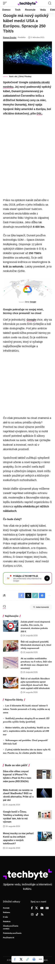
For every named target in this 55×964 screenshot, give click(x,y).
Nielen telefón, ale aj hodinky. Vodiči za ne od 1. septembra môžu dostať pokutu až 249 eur (26, 731)
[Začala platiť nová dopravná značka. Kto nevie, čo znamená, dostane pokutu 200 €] (10, 626)
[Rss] (42, 914)
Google (33, 302)
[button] (5, 3)
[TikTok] (37, 914)
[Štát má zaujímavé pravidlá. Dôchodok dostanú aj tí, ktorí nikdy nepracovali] (10, 646)
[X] (36, 908)
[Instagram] (32, 914)
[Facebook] (32, 908)
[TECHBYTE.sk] (27, 3)
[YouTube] (42, 908)
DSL (39, 113)
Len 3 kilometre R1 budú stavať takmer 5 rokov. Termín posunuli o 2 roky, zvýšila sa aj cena (26, 709)
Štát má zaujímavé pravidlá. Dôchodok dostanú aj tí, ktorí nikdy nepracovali (36, 644)
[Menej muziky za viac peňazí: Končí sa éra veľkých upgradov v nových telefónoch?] (44, 836)
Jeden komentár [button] (42, 607)
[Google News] (47, 908)
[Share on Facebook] (14, 959)
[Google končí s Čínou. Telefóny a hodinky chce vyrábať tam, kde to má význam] (44, 814)
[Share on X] (21, 959)
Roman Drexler (9, 37)
